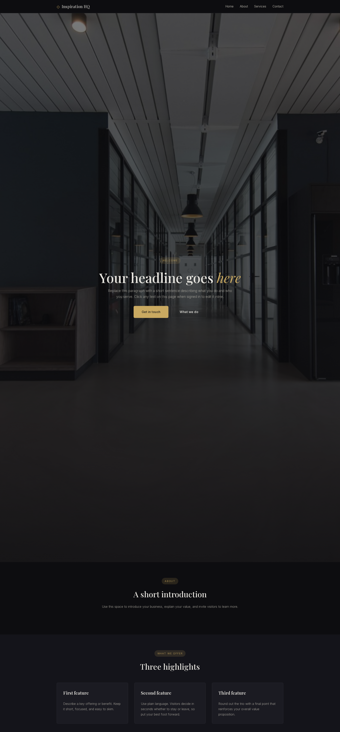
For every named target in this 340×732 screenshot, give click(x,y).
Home (229, 6)
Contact (278, 6)
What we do (189, 312)
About (244, 6)
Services (260, 6)
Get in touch (151, 312)
